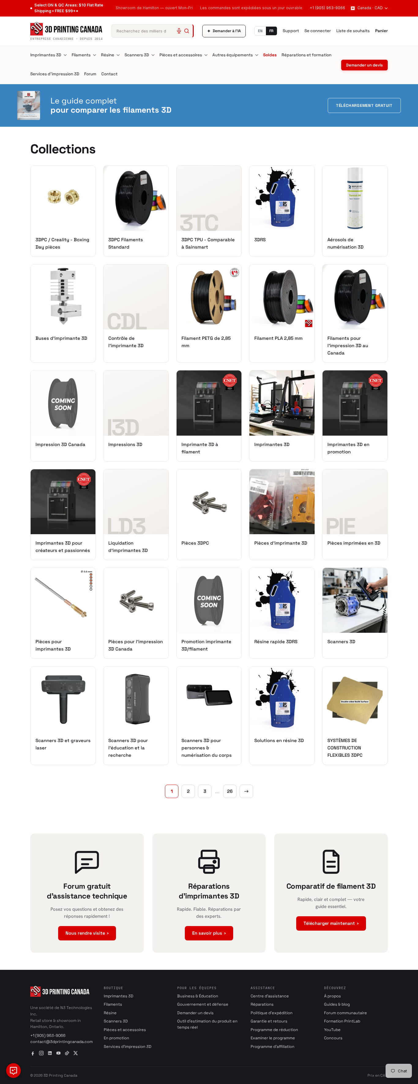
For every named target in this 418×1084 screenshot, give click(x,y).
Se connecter (317, 30)
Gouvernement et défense (202, 1004)
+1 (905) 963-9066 (327, 8)
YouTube (332, 1029)
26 (230, 791)
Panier (381, 30)
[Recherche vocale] (179, 31)
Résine (107, 55)
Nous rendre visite (87, 933)
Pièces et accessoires (180, 55)
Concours (333, 1038)
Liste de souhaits (353, 30)
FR (271, 30)
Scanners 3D (137, 55)
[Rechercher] (186, 31)
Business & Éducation (197, 996)
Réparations (262, 1004)
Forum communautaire (345, 1012)
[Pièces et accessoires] (205, 55)
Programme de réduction (274, 1029)
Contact (109, 74)
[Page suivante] (246, 791)
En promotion (116, 1038)
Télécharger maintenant (331, 923)
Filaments (81, 55)
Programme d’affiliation (272, 1046)
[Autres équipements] (256, 55)
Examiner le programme (273, 1038)
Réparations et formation (306, 55)
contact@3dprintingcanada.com (61, 1041)
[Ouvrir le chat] (13, 1070)
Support (291, 30)
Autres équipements (232, 55)
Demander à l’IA (224, 31)
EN (260, 30)
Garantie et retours (269, 1021)
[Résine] (118, 55)
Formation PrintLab (342, 1021)
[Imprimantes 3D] (65, 55)
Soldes (270, 55)
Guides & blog (337, 1004)
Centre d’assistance (270, 996)
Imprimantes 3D (45, 55)
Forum (90, 74)
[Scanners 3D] (153, 55)
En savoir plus (209, 933)
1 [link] (172, 791)
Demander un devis (364, 65)
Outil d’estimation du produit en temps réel (207, 1024)
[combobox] (152, 31)
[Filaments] (94, 55)
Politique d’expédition (272, 1012)
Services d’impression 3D (54, 74)
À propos (332, 996)
